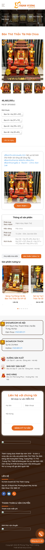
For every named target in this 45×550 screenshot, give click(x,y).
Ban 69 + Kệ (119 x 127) (12, 126)
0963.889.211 (20, 332)
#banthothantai (11, 160)
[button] (43, 88)
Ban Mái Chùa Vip (19, 16)
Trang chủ (6, 16)
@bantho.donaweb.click (15, 155)
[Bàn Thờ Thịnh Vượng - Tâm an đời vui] (24, 5)
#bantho (30, 160)
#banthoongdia (11, 162)
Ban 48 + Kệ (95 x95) (12, 132)
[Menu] (4, 5)
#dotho (22, 160)
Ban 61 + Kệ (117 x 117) (12, 120)
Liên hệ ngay (9, 140)
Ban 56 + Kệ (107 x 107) (12, 114)
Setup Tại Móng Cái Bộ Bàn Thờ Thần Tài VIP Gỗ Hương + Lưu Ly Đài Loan (15, 298)
